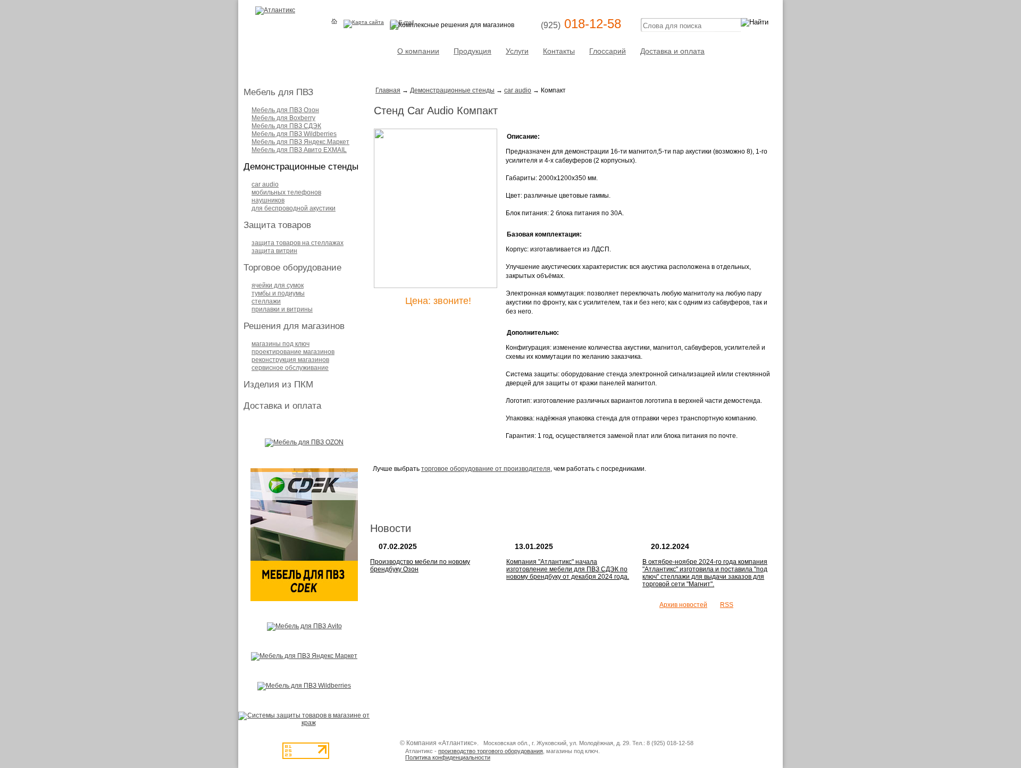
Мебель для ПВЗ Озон (285, 110)
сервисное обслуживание (290, 368)
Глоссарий (607, 51)
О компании (418, 51)
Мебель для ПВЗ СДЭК (286, 126)
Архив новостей (683, 605)
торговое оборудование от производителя (485, 468)
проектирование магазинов (293, 352)
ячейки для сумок (278, 285)
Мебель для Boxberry (283, 118)
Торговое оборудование (292, 268)
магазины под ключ (280, 344)
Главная (387, 90)
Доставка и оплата (672, 51)
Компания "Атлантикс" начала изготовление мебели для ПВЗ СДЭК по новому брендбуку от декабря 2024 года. (567, 569)
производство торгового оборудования (490, 751)
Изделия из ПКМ (278, 384)
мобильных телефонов (286, 192)
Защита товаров (277, 225)
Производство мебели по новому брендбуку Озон (420, 565)
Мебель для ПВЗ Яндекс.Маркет (300, 142)
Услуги (517, 51)
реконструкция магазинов (290, 360)
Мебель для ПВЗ (278, 92)
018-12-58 (581, 23)
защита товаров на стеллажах (298, 243)
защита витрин (274, 251)
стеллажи (266, 301)
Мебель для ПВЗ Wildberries (294, 134)
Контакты (559, 51)
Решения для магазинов (294, 326)
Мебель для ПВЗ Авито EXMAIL (299, 150)
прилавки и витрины (282, 309)
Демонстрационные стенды (301, 167)
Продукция (472, 51)
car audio (265, 184)
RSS (726, 605)
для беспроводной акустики (294, 208)
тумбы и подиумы (278, 293)
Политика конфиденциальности (447, 757)
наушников (268, 200)
